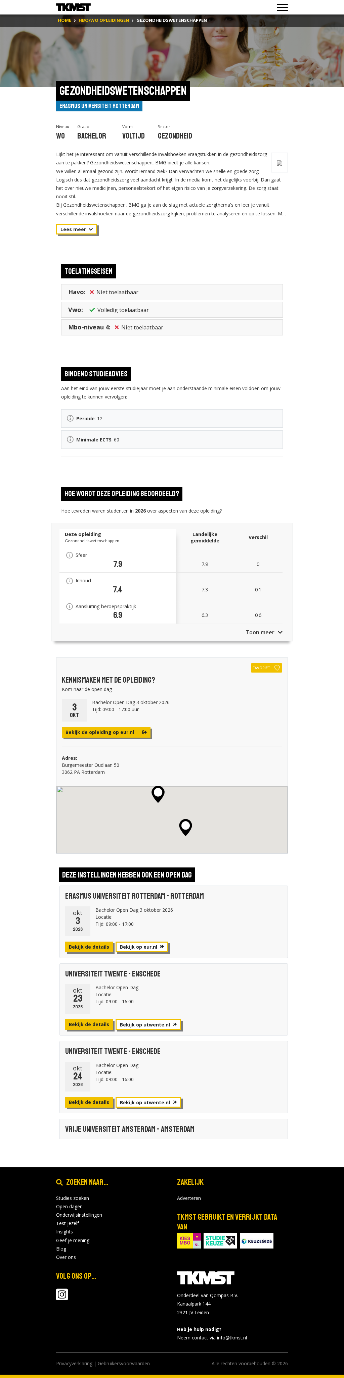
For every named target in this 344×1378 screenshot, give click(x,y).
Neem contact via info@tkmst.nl (212, 1337)
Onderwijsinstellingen (79, 1215)
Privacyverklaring (74, 1363)
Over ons (66, 1257)
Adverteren (189, 1198)
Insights (64, 1231)
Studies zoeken (72, 1198)
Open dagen (69, 1206)
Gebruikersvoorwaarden (124, 1363)
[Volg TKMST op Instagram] (62, 1297)
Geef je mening (72, 1240)
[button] (185, 827)
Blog (61, 1249)
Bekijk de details (89, 947)
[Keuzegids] (256, 1240)
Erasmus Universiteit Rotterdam (99, 106)
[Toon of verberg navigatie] (280, 7)
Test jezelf (67, 1223)
